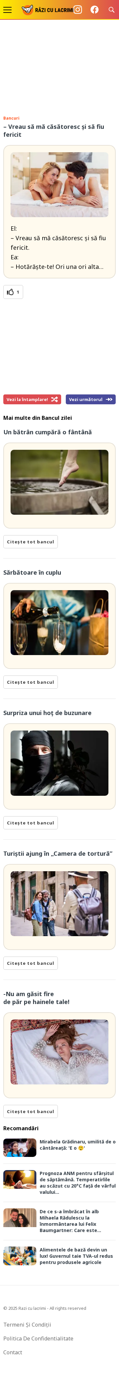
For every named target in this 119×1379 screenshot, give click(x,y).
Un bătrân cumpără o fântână (47, 432)
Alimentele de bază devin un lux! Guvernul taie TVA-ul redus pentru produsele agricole (76, 1256)
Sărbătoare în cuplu (32, 572)
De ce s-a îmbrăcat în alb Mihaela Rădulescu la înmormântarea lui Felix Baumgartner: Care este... (70, 1220)
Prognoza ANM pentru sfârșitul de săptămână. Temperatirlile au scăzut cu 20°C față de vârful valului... (78, 1182)
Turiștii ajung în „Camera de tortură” (57, 853)
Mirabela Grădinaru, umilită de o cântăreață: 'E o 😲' (78, 1144)
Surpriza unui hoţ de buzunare (47, 713)
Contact (12, 1352)
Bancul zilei (57, 417)
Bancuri (11, 118)
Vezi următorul (85, 399)
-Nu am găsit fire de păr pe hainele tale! (36, 998)
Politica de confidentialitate (38, 1338)
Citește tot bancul (30, 542)
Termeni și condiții (27, 1324)
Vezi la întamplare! (27, 399)
